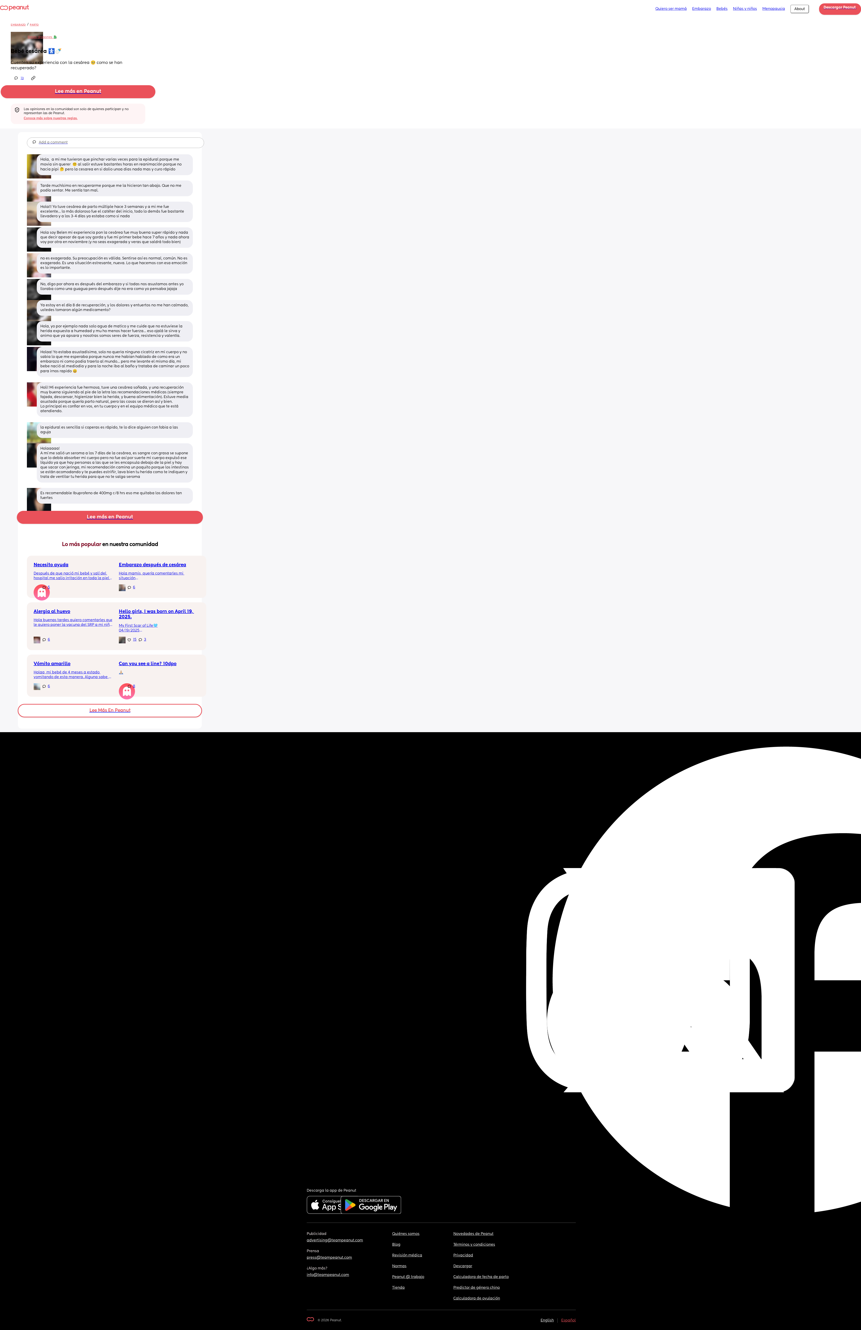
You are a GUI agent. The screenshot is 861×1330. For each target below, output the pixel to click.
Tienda (398, 1288)
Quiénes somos (406, 1234)
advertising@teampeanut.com (335, 1240)
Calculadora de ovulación (476, 1298)
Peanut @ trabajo (408, 1277)
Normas (399, 1266)
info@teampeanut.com (328, 1275)
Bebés (722, 9)
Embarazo (701, 9)
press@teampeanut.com (329, 1258)
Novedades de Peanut (473, 1234)
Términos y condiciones (474, 1245)
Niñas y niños (745, 9)
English (547, 1320)
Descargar (462, 1266)
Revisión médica (407, 1255)
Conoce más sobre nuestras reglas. (51, 118)
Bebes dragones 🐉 (42, 37)
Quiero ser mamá (671, 9)
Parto (34, 25)
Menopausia (773, 9)
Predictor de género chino (476, 1288)
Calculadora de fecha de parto (481, 1277)
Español (568, 1320)
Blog (396, 1245)
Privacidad (463, 1255)
